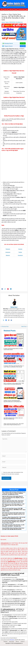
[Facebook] (2, 289)
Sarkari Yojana (5, 22)
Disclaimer (5, 641)
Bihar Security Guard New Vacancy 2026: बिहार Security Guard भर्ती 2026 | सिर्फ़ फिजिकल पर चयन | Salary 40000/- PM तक (13, 510)
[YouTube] (11, 320)
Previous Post (4, 326)
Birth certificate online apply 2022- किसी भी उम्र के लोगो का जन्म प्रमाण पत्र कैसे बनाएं (14, 384)
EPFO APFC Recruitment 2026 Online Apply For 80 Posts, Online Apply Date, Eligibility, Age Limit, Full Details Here (13, 514)
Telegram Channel (8, 46)
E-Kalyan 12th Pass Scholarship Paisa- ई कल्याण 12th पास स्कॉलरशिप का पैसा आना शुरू (14, 366)
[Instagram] (8, 320)
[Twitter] (5, 289)
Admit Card (11, 9)
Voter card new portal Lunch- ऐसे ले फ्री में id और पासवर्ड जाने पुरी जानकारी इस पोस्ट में (14, 424)
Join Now (23, 43)
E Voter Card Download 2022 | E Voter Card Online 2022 (13, 349)
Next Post (24, 326)
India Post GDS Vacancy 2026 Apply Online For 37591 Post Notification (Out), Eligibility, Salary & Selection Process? (13, 497)
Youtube (20, 249)
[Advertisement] (14, 167)
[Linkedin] (10, 289)
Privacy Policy (11, 641)
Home (2, 9)
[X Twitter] (3, 320)
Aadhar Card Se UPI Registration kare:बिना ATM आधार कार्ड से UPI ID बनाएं (12, 401)
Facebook (20, 255)
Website (8, 255)
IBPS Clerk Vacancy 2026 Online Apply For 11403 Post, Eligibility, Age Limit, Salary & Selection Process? (13, 505)
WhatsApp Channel (8, 43)
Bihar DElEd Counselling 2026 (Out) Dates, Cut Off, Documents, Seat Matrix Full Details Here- (13, 525)
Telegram (8, 249)
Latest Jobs (6, 9)
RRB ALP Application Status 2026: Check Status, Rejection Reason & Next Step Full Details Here (13, 501)
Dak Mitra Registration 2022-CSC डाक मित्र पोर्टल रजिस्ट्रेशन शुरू (13, 418)
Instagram (7, 252)
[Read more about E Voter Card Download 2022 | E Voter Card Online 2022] (14, 340)
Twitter (20, 252)
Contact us (22, 641)
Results (16, 9)
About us (17, 641)
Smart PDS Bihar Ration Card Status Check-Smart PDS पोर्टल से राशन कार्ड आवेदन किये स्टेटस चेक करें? (13, 529)
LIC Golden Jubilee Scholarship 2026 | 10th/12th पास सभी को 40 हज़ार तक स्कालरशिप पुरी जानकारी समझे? (13, 518)
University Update (21, 9)
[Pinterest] (8, 289)
